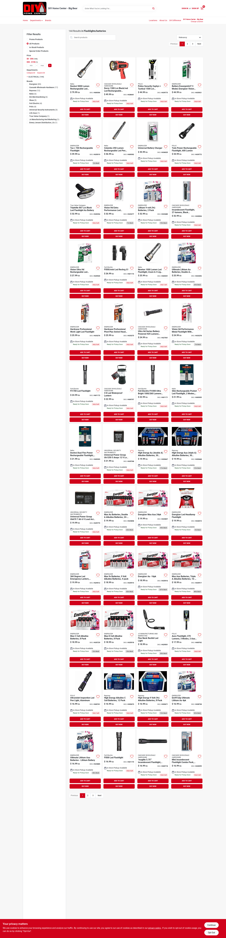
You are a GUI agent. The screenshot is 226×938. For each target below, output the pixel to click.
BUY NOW (85, 115)
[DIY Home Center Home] (34, 8)
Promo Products (36, 39)
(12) (34, 90)
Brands (48, 20)
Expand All (41, 73)
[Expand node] (27, 76)
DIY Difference (175, 20)
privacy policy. (154, 928)
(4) (35, 103)
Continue (211, 925)
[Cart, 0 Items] (202, 8)
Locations (153, 20)
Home (25, 20)
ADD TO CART (85, 109)
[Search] (154, 8)
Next (199, 44)
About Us (163, 20)
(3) (43, 110)
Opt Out (211, 932)
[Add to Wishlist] (98, 85)
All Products (34, 43)
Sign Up (195, 8)
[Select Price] (50, 65)
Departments (35, 20)
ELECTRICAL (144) (36, 77)
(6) (32, 94)
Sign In (185, 8)
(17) (43, 87)
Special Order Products (38, 51)
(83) (35, 84)
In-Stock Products (36, 47)
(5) (32, 100)
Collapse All (31, 73)
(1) (34, 113)
